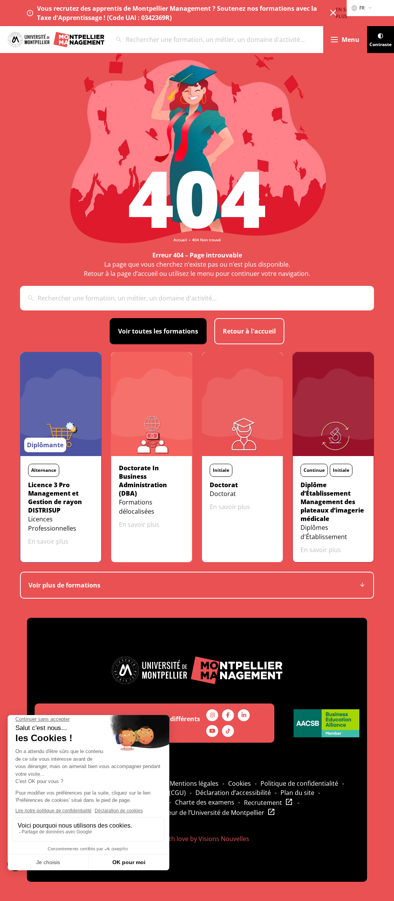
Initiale (221, 470)
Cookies (239, 783)
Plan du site (297, 792)
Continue (314, 470)
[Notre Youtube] (212, 731)
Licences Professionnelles (52, 524)
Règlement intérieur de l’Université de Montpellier (192, 812)
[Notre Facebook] (228, 715)
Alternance (43, 470)
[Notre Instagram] (212, 715)
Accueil (180, 239)
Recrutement (263, 802)
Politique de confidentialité (299, 783)
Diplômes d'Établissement (324, 532)
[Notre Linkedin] (244, 715)
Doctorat (223, 493)
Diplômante (45, 445)
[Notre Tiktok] (228, 731)
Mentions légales (194, 783)
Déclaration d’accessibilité (233, 792)
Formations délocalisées (136, 507)
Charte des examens (204, 802)
